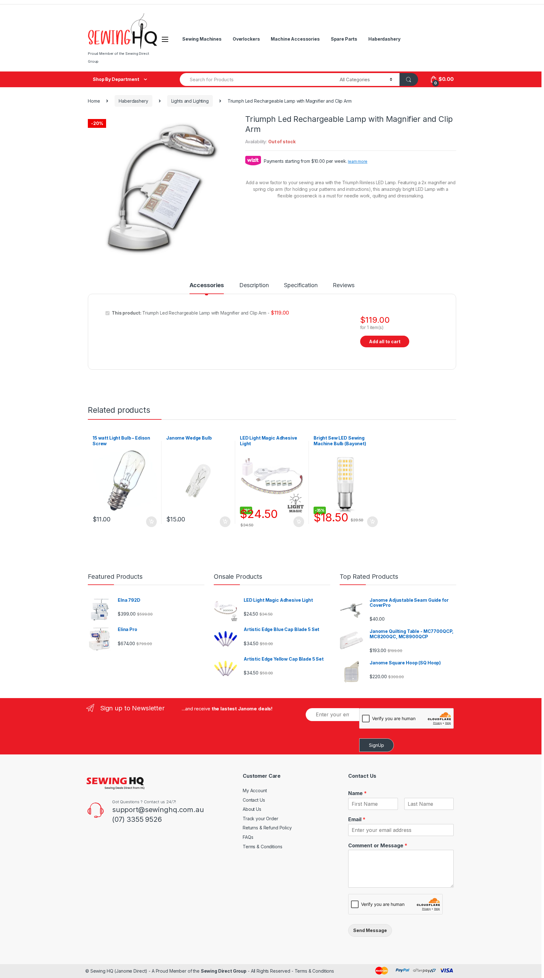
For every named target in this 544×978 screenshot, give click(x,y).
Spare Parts (344, 39)
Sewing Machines (202, 39)
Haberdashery (384, 39)
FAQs (248, 837)
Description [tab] (254, 285)
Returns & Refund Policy (267, 827)
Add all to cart (384, 341)
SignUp (376, 745)
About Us (252, 809)
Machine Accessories (295, 39)
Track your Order (260, 818)
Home (94, 101)
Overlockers (246, 39)
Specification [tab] (300, 285)
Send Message (370, 930)
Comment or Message (377, 845)
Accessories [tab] (207, 285)
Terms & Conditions (262, 846)
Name (357, 793)
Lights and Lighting (190, 101)
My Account (255, 790)
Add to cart (151, 521)
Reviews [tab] (343, 285)
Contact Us (254, 800)
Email (357, 819)
